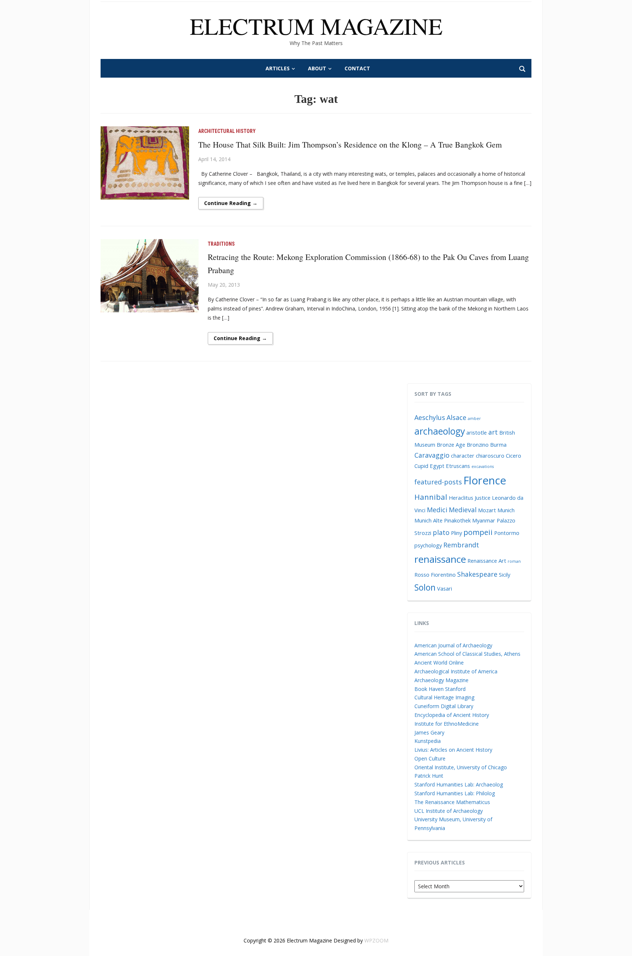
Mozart (487, 510)
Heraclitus (461, 497)
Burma (498, 444)
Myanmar (483, 520)
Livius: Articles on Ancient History (453, 749)
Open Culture (429, 758)
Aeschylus (429, 417)
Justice (482, 497)
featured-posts (438, 481)
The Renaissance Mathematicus (452, 802)
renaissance (440, 559)
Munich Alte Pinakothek (442, 520)
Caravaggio (431, 455)
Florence (484, 480)
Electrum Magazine (316, 25)
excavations (482, 466)
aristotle (476, 432)
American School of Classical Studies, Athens (467, 653)
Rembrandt (461, 544)
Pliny (456, 532)
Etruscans (458, 465)
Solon (425, 587)
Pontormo (506, 532)
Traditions (221, 244)
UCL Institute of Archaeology (448, 810)
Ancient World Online (439, 662)
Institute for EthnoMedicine (446, 723)
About (317, 68)
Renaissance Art (486, 560)
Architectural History (227, 131)
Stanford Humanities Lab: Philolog (454, 793)
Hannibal (430, 497)
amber (474, 418)
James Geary (429, 732)
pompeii (478, 532)
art (493, 432)
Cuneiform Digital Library (443, 706)
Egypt (437, 465)
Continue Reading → (230, 203)
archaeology (439, 431)
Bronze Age (451, 444)
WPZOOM (376, 940)
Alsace (456, 417)
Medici (437, 509)
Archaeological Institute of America (455, 671)
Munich (506, 510)
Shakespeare (477, 574)
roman (514, 561)
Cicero (513, 455)
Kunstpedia (427, 740)
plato (441, 532)
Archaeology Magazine (441, 680)
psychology (428, 545)
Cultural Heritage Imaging (444, 697)
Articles (278, 68)
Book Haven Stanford (440, 688)
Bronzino (478, 444)
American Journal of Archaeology (453, 645)
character (462, 455)
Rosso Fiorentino (435, 574)
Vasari (444, 588)
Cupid (421, 465)
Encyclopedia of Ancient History (451, 714)
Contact (357, 68)
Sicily (504, 574)
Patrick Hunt (428, 775)
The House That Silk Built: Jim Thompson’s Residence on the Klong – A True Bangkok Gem (350, 144)
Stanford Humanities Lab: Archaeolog (458, 784)
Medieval (463, 509)
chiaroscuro (490, 455)
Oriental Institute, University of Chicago (460, 767)
